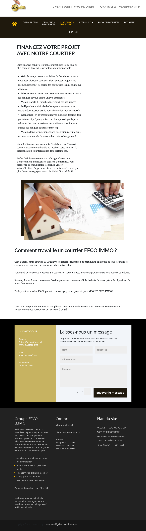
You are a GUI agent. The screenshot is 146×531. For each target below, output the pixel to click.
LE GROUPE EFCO (30, 22)
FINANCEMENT (104, 444)
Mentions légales (54, 524)
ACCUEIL (101, 427)
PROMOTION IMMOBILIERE (110, 436)
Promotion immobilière (48, 23)
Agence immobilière (108, 22)
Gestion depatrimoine (66, 23)
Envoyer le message (110, 393)
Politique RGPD (71, 524)
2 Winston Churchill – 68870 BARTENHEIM (73, 7)
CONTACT (73, 32)
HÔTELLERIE (85, 22)
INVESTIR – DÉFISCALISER (109, 440)
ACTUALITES (129, 22)
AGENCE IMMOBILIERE (108, 431)
